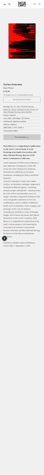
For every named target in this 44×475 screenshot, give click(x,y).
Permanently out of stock (22, 100)
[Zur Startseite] (22, 4)
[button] (4, 238)
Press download (20, 137)
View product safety (10, 131)
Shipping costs (14, 95)
